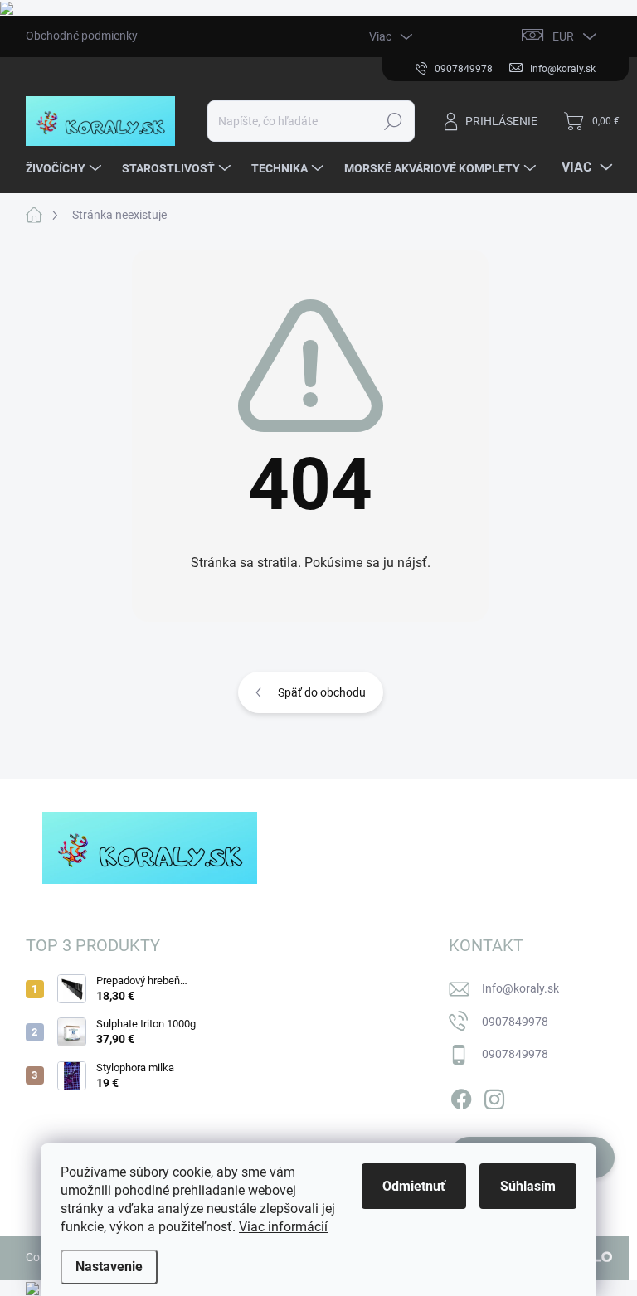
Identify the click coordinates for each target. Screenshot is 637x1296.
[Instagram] (494, 1096)
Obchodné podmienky (82, 35)
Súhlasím (528, 1186)
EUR (563, 36)
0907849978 (515, 1021)
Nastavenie (109, 1266)
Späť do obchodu (322, 692)
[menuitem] (65, 168)
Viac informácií (283, 1227)
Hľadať (393, 121)
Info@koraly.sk (520, 988)
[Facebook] (461, 1096)
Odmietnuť (413, 1186)
